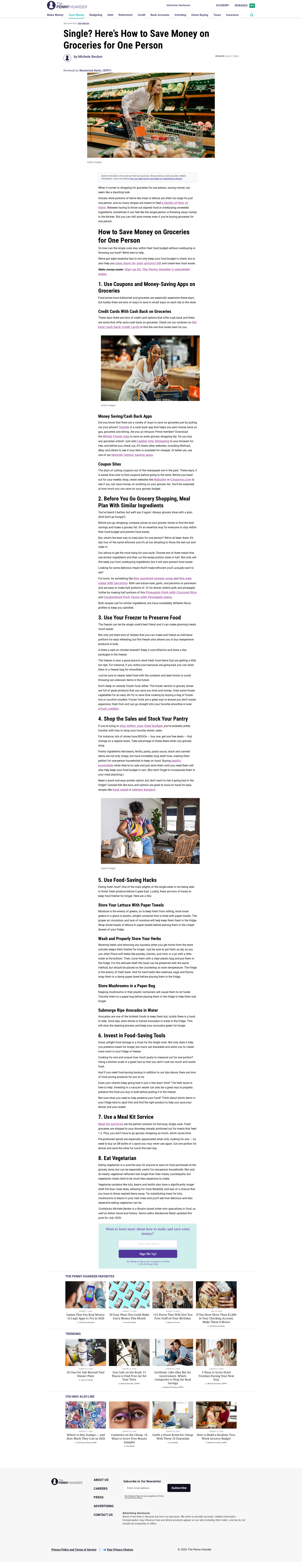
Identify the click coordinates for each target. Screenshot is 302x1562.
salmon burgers (144, 789)
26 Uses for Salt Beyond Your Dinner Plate (86, 1374)
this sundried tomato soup (153, 578)
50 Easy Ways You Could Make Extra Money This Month (129, 1316)
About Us (101, 1480)
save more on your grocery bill (138, 263)
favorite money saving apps (132, 455)
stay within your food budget (141, 726)
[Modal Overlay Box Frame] (148, 1246)
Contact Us (103, 1515)
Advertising (104, 1506)
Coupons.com (180, 479)
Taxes (217, 15)
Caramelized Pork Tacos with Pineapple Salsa (138, 597)
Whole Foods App (116, 436)
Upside (124, 427)
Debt (110, 15)
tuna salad (120, 789)
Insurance (232, 15)
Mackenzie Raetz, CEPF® (96, 70)
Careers (100, 1488)
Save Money (76, 15)
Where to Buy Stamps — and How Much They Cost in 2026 (86, 1436)
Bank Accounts (159, 15)
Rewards (244, 5)
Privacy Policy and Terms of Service (73, 1549)
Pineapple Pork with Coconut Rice (171, 592)
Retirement (125, 15)
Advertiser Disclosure (178, 5)
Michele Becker (90, 57)
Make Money (55, 15)
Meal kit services (110, 1124)
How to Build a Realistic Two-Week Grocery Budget (216, 1436)
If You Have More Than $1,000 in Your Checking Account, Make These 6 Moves (216, 1318)
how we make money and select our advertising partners (156, 178)
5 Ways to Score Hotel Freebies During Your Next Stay (216, 1376)
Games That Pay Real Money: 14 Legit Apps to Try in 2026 (85, 1316)
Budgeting (95, 15)
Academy (222, 5)
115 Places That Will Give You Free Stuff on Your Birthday (172, 1316)
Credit (141, 15)
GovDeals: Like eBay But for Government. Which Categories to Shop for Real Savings (172, 1377)
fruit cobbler (109, 709)
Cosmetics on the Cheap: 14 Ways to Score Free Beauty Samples (129, 1438)
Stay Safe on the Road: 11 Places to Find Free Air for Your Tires (129, 1376)
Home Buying (199, 15)
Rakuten (160, 479)
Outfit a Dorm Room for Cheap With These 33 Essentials (172, 1436)
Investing (180, 15)
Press (98, 1497)
